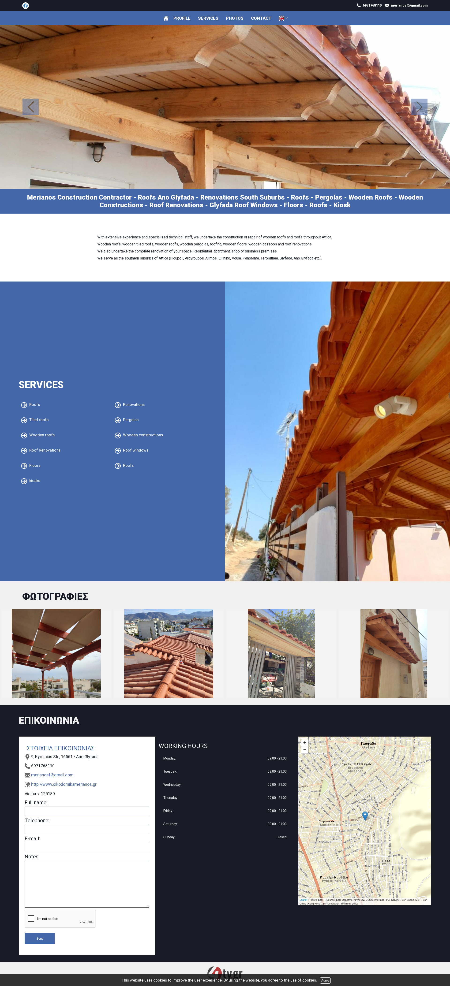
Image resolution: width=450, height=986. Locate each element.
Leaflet (303, 898)
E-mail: (32, 837)
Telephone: (37, 819)
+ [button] (304, 742)
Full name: (36, 801)
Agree (325, 980)
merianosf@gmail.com (52, 773)
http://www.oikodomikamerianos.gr (64, 783)
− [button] (304, 749)
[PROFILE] (166, 18)
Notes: (32, 855)
